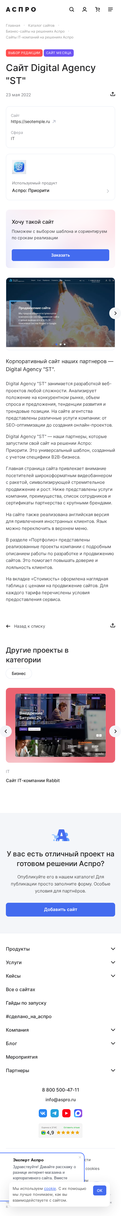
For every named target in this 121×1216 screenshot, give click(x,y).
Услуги (14, 962)
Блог (11, 1043)
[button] (56, 344)
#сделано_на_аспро (29, 1016)
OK (99, 1190)
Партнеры (17, 1070)
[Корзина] (97, 9)
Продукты (18, 949)
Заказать (60, 254)
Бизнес (19, 673)
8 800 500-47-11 (60, 1090)
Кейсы (13, 976)
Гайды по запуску (26, 1003)
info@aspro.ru (61, 1099)
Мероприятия (22, 1057)
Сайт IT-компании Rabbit (33, 780)
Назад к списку (29, 626)
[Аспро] (21, 9)
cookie (50, 1188)
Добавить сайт (60, 909)
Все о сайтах (20, 989)
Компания (17, 1030)
